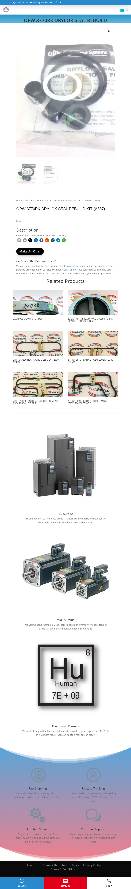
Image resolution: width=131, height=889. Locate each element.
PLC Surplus (65, 514)
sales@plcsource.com (73, 265)
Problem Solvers (38, 829)
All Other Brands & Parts (42, 200)
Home (19, 200)
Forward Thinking (93, 788)
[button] (109, 31)
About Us (33, 865)
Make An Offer (30, 251)
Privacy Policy (92, 865)
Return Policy (70, 865)
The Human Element (65, 726)
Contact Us (50, 865)
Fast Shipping (38, 788)
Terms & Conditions (64, 869)
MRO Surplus (65, 620)
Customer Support (93, 829)
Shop (26, 200)
